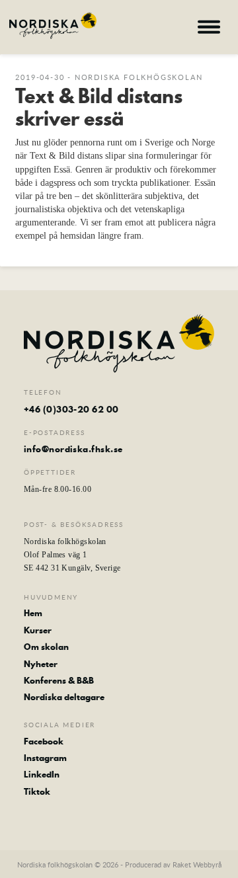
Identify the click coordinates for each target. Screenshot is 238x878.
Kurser (38, 630)
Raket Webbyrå (197, 864)
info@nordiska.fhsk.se (73, 449)
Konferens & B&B (59, 680)
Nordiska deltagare (64, 697)
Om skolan (46, 646)
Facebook (43, 741)
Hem (33, 613)
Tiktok (37, 791)
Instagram (45, 757)
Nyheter (41, 663)
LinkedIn (42, 774)
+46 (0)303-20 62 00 (71, 409)
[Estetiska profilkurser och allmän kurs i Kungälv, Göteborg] (53, 25)
